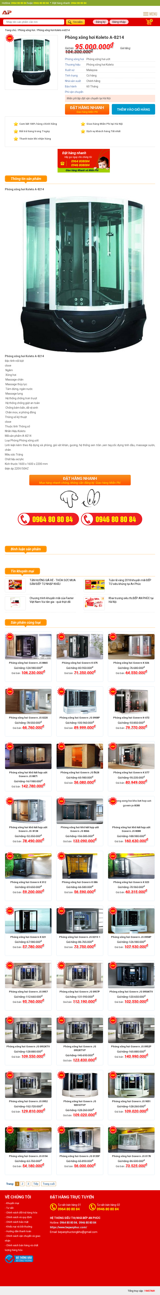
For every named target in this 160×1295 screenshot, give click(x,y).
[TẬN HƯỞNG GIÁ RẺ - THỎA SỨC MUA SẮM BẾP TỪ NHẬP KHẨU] (15, 589)
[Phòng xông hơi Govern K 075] (80, 646)
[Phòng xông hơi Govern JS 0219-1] (80, 921)
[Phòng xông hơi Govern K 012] (28, 866)
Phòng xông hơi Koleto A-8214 (53, 30)
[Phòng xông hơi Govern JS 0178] (131, 1140)
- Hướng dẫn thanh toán (18, 1231)
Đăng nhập (119, 21)
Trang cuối (49, 1183)
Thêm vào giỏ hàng (133, 109)
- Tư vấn (9, 1207)
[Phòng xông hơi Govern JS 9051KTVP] (80, 1085)
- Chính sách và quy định (18, 1217)
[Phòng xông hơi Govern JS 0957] (28, 975)
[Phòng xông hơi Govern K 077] (131, 756)
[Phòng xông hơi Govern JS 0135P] (80, 1140)
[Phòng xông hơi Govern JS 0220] (28, 701)
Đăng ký (101, 21)
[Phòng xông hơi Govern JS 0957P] (80, 975)
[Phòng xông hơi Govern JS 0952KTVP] (80, 1030)
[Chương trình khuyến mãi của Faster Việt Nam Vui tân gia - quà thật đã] (15, 607)
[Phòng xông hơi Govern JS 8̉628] (80, 756)
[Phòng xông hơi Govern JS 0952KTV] (28, 1030)
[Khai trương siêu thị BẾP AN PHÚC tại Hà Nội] (94, 607)
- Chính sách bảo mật (16, 1221)
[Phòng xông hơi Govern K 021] (28, 921)
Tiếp (35, 1183)
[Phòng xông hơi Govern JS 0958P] (131, 921)
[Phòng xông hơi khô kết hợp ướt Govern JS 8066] (80, 811)
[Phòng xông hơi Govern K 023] (131, 866)
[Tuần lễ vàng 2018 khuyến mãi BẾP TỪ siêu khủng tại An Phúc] (96, 589)
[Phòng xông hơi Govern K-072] (131, 701)
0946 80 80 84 (108, 1209)
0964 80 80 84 (69, 1209)
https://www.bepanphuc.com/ (68, 1227)
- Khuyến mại (12, 1203)
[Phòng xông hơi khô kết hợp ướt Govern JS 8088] (131, 811)
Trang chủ (10, 30)
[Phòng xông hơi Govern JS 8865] (28, 646)
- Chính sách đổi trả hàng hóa (21, 1212)
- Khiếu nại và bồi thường (18, 1226)
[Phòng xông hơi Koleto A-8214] (31, 84)
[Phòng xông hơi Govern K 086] (80, 866)
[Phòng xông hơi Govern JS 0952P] (131, 1030)
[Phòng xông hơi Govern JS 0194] (28, 1140)
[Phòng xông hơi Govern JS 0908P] (80, 701)
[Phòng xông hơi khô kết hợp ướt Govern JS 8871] (28, 756)
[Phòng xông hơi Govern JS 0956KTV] (131, 975)
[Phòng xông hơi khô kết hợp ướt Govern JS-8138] (28, 811)
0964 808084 (80, 161)
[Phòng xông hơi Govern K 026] (131, 646)
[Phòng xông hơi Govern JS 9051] (131, 1085)
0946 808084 (80, 165)
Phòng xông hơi (26, 30)
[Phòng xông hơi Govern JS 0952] (28, 1085)
